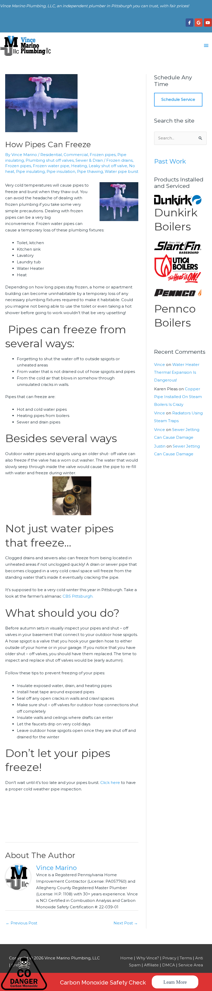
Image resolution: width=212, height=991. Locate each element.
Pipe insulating (30, 171)
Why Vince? (147, 957)
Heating (79, 165)
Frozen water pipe (51, 165)
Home (126, 957)
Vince (159, 364)
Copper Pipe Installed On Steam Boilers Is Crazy (178, 396)
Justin (159, 446)
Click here (110, 782)
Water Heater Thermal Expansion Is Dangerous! (176, 372)
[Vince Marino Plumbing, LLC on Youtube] (208, 22)
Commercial (76, 154)
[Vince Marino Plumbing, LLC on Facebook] (189, 22)
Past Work (170, 161)
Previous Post (21, 923)
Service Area (190, 964)
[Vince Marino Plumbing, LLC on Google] (198, 22)
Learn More (175, 982)
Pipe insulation (61, 171)
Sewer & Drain (89, 160)
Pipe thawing (90, 171)
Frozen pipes (103, 154)
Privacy (169, 957)
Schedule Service (178, 99)
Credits (18, 964)
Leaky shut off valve (108, 165)
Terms (186, 957)
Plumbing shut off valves (50, 160)
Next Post (125, 923)
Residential (51, 154)
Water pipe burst (121, 171)
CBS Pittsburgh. (78, 596)
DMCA (168, 964)
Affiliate (151, 964)
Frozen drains (119, 160)
